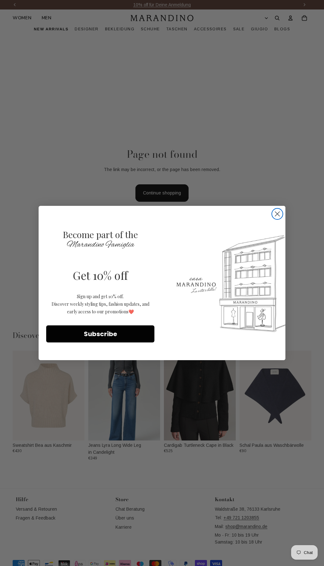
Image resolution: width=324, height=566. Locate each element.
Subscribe (100, 333)
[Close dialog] (277, 213)
